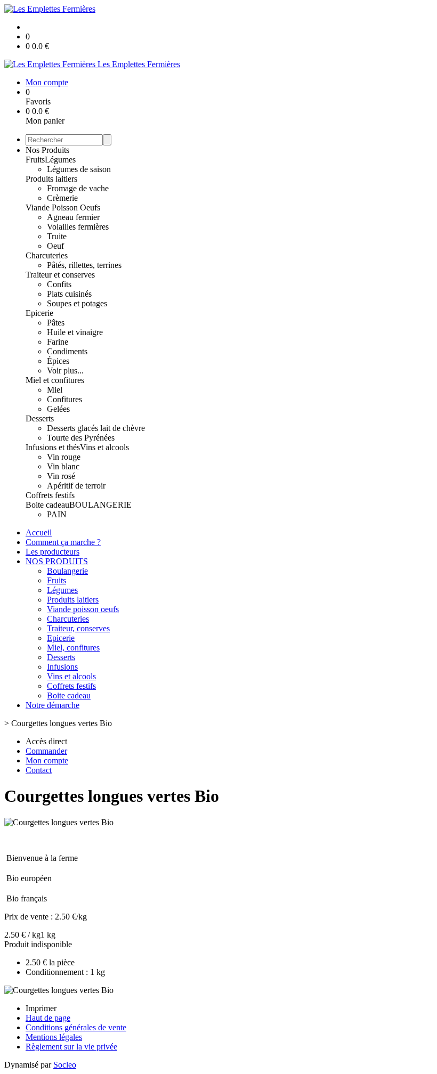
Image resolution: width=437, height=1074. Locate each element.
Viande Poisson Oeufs (63, 207)
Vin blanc (63, 466)
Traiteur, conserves (78, 628)
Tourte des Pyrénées (81, 437)
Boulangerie (67, 570)
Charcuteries (47, 255)
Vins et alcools (104, 447)
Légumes (60, 159)
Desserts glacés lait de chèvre (96, 428)
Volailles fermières (78, 226)
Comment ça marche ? (63, 542)
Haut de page (48, 1017)
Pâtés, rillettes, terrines (84, 265)
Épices (58, 360)
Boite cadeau (47, 504)
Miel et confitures (55, 380)
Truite (57, 236)
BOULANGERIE (100, 504)
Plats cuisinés (69, 293)
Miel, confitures (73, 647)
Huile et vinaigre (75, 332)
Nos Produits (47, 149)
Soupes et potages (77, 303)
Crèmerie (62, 197)
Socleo (64, 1064)
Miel (54, 389)
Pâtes (55, 322)
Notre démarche (52, 705)
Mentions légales (54, 1037)
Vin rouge (63, 456)
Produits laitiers (51, 178)
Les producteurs (52, 551)
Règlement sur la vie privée (71, 1046)
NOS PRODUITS (57, 561)
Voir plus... (65, 370)
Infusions (62, 666)
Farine (57, 341)
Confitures (64, 399)
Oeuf (55, 245)
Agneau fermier (73, 217)
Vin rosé (61, 476)
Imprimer (41, 1008)
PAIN (57, 514)
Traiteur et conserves (60, 274)
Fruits (35, 159)
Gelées (58, 408)
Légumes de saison (79, 169)
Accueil (39, 532)
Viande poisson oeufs (83, 609)
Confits (59, 284)
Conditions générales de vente (76, 1027)
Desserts (40, 418)
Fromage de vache (78, 188)
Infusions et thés (53, 447)
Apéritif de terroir (76, 485)
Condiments (67, 351)
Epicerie (39, 313)
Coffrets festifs (50, 495)
